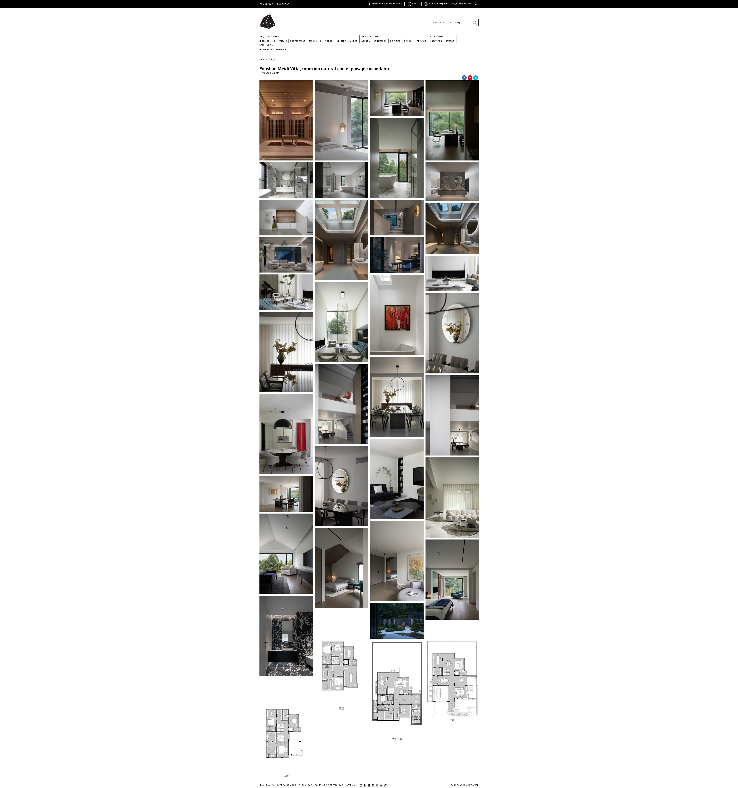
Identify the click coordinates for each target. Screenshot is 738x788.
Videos (328, 41)
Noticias (395, 41)
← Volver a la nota (269, 73)
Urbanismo (314, 41)
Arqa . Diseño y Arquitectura (268, 19)
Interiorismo (267, 41)
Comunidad (438, 36)
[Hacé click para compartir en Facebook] (464, 77)
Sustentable (297, 41)
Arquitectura (269, 36)
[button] (475, 22)
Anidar (353, 41)
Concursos (380, 41)
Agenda (366, 41)
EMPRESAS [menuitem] (283, 4)
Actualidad (370, 36)
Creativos (436, 41)
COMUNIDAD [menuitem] (266, 4)
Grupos (449, 41)
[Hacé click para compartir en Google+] (470, 77)
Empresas (266, 44)
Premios (421, 41)
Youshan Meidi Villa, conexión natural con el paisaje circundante (325, 69)
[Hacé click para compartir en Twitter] (476, 77)
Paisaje (283, 41)
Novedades (265, 49)
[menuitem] (451, 5)
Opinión (408, 41)
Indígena (341, 41)
